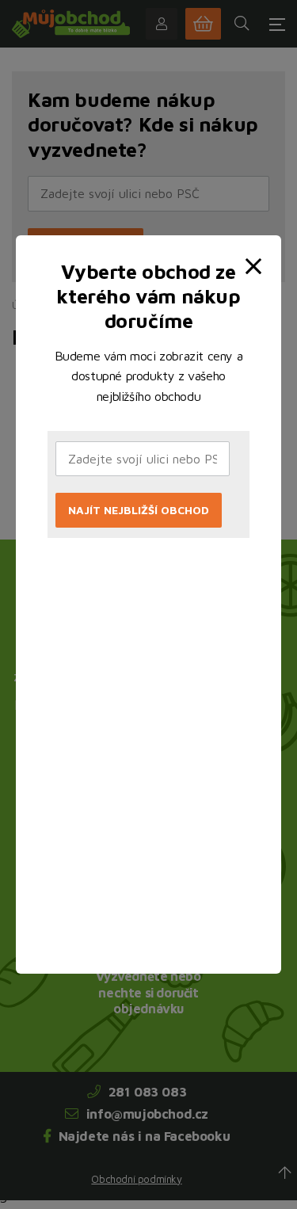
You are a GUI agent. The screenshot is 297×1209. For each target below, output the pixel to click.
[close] (256, 253)
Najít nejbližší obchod (138, 510)
